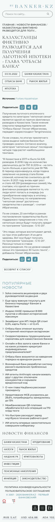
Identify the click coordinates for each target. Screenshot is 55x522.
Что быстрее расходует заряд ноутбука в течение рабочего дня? (26, 417)
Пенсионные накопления (20, 471)
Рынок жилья (38, 81)
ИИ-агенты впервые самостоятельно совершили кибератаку (28, 424)
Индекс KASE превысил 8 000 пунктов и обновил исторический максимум (26, 314)
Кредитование (41, 442)
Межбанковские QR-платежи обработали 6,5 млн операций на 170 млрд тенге (27, 408)
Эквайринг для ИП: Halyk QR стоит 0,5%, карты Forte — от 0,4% (26, 322)
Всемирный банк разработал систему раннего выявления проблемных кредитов (28, 367)
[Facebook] (35, 107)
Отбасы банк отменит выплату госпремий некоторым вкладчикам (27, 330)
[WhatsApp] (22, 107)
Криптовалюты (33, 457)
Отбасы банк (13, 81)
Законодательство (34, 479)
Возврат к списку (17, 270)
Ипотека (10, 89)
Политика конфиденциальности (27, 487)
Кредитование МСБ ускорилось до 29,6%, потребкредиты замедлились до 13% (27, 397)
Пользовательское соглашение (27, 491)
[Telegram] (28, 107)
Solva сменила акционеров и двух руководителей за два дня (26, 294)
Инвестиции (11, 464)
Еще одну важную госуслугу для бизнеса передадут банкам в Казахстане (25, 303)
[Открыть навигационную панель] (42, 508)
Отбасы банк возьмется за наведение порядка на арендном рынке (28, 358)
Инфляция (10, 479)
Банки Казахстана (37, 74)
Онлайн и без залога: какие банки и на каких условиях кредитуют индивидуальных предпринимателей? (27, 347)
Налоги (8, 449)
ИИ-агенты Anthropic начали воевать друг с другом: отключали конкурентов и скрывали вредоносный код (28, 378)
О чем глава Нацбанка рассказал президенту (25, 389)
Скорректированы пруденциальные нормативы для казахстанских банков (29, 337)
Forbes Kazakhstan (27, 98)
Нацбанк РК (11, 457)
